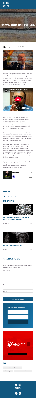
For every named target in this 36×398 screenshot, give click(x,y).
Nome (5, 285)
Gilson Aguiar (8, 371)
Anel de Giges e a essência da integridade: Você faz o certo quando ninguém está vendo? (16, 218)
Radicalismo (27, 371)
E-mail (5, 291)
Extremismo (17, 367)
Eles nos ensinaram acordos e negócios (14, 245)
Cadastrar (18, 322)
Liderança (18, 371)
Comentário (6, 270)
